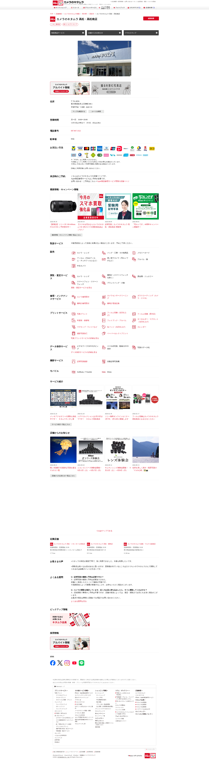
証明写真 (57, 740)
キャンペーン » (100, 713)
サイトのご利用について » (144, 714)
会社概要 (114, 1)
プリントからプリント (62, 726)
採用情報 (120, 1)
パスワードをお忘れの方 (143, 709)
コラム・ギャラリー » (122, 690)
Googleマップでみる (104, 531)
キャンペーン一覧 (100, 716)
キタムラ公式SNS (80, 715)
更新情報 (97, 727)
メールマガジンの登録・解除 (83, 710)
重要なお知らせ (99, 720)
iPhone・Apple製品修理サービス (84, 693)
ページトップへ (151, 749)
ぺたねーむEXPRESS (60, 735)
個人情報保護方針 (59, 752)
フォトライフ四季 (120, 709)
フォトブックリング (61, 709)
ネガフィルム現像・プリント (64, 700)
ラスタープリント (61, 697)
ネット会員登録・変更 (140, 1)
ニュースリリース (72, 752)
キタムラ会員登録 (141, 702)
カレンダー (58, 733)
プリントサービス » (61, 690)
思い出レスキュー (59, 715)
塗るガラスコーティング (81, 697)
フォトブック (58, 702)
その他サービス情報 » (82, 690)
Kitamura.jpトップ (60, 686)
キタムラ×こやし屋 (80, 724)
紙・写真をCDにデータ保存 (63, 724)
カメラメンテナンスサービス (83, 695)
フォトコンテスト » (121, 716)
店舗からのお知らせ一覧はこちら (63, 476)
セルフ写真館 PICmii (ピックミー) (84, 717)
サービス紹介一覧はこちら (61, 424)
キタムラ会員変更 (141, 704)
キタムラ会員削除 (141, 707)
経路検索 (151, 18)
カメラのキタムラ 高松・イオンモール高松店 (69, 544)
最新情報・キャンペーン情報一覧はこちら (66, 235)
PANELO (57, 742)
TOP (51, 14)
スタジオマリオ (80, 702)
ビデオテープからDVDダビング (64, 718)
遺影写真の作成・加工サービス (64, 728)
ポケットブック (60, 706)
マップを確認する (79, 111)
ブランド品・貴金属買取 (103, 704)
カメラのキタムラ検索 (72, 14)
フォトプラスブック (61, 704)
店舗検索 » (138, 690)
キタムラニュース (100, 711)
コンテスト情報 (119, 718)
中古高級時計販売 (101, 700)
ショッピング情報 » (101, 690)
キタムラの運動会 (120, 705)
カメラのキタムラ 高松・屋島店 (102, 544)
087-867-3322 (76, 131)
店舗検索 (59, 14)
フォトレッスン (119, 707)
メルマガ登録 (152, 1)
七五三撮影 (79, 704)
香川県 (84, 14)
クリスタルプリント (61, 695)
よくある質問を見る (79, 601)
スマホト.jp (78, 700)
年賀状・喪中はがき (61, 713)
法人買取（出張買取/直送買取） (105, 706)
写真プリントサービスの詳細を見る (85, 338)
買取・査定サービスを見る (81, 288)
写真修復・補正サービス (62, 731)
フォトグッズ (58, 738)
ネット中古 (99, 697)
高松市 (91, 14)
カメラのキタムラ (140, 693)
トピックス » (99, 718)
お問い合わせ (128, 1)
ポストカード (58, 711)
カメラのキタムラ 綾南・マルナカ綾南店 (142, 544)
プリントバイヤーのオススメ (103, 709)
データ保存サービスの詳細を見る (84, 352)
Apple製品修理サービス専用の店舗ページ (113, 181)
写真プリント (58, 693)
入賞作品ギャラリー (120, 721)
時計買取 (98, 702)
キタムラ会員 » (140, 700)
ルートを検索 (96, 111)
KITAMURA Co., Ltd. (64, 757)
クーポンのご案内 (80, 713)
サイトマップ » (140, 711)
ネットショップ (99, 693)
